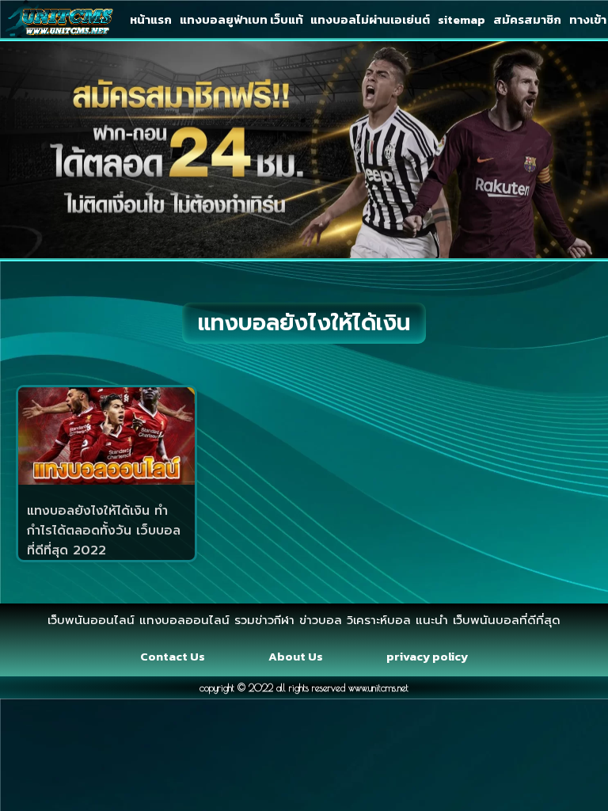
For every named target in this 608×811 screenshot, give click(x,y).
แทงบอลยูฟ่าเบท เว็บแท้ (241, 19)
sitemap (461, 19)
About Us (295, 656)
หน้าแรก (151, 19)
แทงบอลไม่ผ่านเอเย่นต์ (370, 19)
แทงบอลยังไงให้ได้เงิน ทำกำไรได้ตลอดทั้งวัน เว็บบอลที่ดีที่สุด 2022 (103, 530)
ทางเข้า (587, 19)
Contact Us (172, 656)
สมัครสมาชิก (527, 19)
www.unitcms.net (378, 687)
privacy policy (427, 656)
